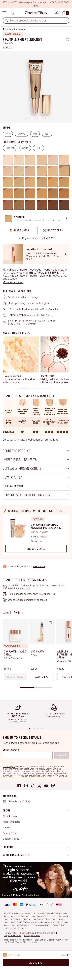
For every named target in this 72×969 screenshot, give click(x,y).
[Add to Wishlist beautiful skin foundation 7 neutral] (67, 39)
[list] (36, 87)
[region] (36, 532)
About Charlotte (11, 821)
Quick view (36, 541)
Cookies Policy (11, 838)
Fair (8, 133)
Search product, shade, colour (28, 20)
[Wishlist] (12, 13)
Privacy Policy (13, 776)
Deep (47, 133)
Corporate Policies (12, 935)
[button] (6, 20)
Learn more (24, 141)
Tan (35, 133)
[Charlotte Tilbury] (36, 13)
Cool (38, 148)
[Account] (57, 12)
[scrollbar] (36, 687)
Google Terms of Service (19, 942)
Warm (25, 148)
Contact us (22, 928)
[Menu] (4, 13)
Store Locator (10, 816)
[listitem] (36, 87)
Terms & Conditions (46, 933)
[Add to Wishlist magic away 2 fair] (50, 622)
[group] (21, 360)
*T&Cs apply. (9, 766)
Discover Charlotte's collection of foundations (30, 439)
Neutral (10, 148)
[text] (15, 676)
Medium (21, 133)
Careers (7, 827)
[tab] (23, 118)
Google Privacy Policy (57, 940)
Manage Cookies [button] (32, 935)
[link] (36, 238)
